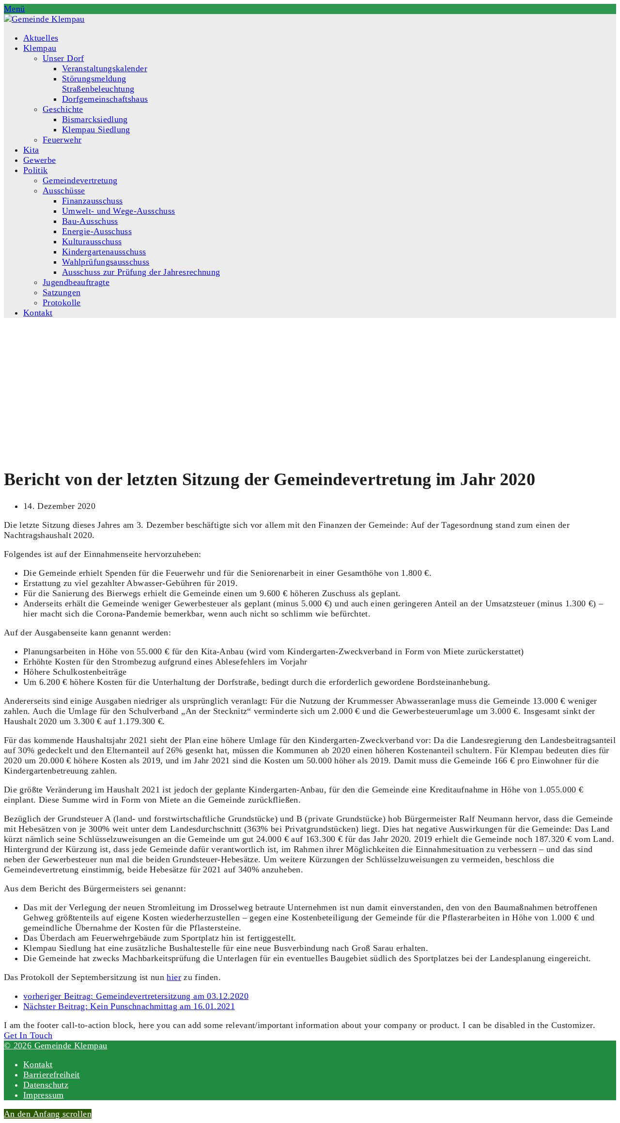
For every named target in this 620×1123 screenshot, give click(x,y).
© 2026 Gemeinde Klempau (55, 1045)
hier (174, 977)
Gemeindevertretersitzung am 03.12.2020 (135, 996)
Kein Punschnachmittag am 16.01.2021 (129, 1006)
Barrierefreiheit (51, 1074)
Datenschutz (45, 1085)
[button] (14, 9)
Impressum (43, 1095)
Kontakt (38, 1064)
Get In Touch (28, 1035)
